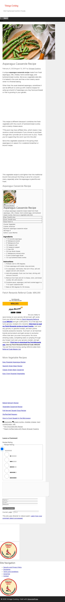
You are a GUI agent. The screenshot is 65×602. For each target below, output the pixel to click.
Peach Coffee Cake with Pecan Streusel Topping (21, 429)
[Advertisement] (23, 107)
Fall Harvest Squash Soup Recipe (14, 410)
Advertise (6, 574)
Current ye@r (8, 512)
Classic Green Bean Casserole (13, 370)
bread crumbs (19, 422)
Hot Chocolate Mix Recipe (13, 427)
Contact (6, 576)
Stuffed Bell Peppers (10, 414)
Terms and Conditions (10, 572)
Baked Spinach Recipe (10, 403)
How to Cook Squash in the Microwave (16, 418)
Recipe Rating (7, 442)
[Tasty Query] (8, 558)
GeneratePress (33, 599)
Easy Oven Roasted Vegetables (14, 374)
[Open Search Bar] (1, 20)
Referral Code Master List (12, 349)
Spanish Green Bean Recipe (12, 366)
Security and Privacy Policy (12, 567)
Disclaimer (6, 569)
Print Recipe (10, 205)
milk (14, 424)
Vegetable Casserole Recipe (12, 407)
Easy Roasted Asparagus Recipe (14, 362)
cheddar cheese (30, 422)
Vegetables (8, 422)
